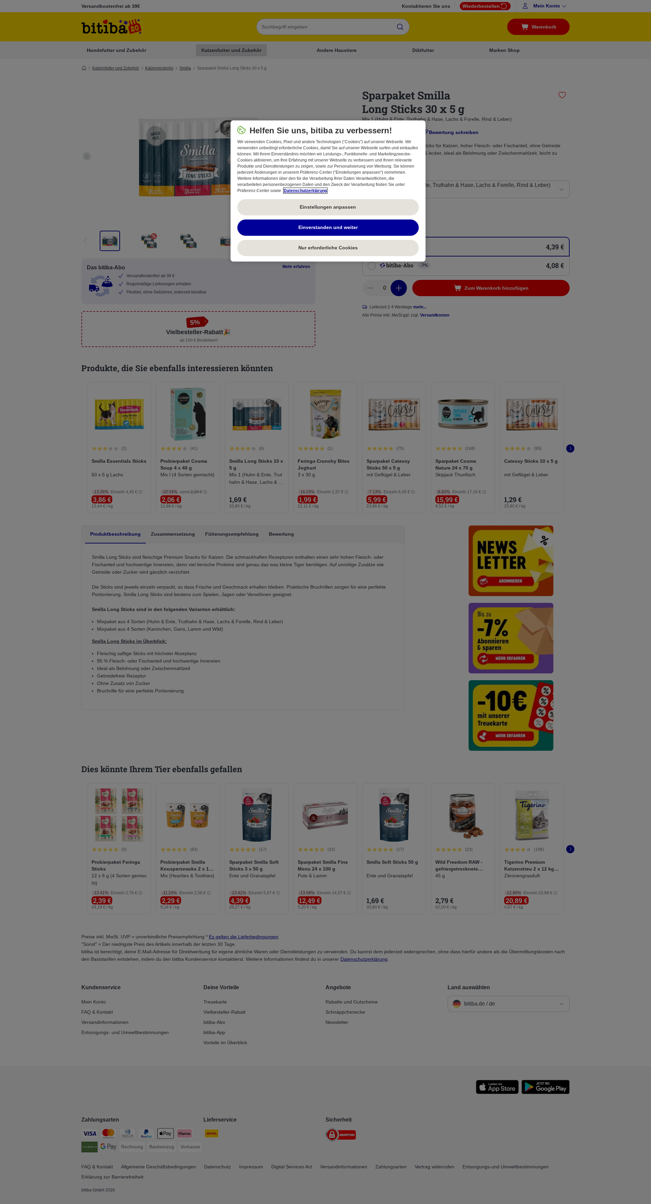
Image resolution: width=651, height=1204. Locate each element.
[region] (328, 191)
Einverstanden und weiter (328, 227)
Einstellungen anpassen (328, 207)
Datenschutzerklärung (305, 190)
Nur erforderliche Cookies (328, 247)
